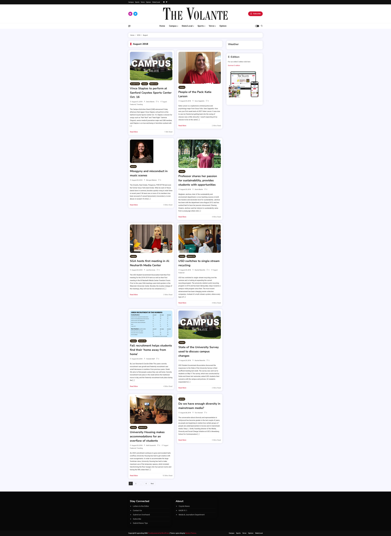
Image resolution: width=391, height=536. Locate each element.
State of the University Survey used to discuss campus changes (198, 351)
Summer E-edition (234, 65)
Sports (137, 2)
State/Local (156, 2)
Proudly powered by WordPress (158, 533)
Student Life (191, 256)
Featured (133, 104)
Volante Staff (150, 359)
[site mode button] (257, 26)
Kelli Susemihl (151, 445)
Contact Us (137, 510)
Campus (131, 2)
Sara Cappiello (199, 101)
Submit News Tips (140, 523)
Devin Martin (150, 102)
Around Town (135, 84)
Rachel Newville (200, 270)
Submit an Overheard (141, 515)
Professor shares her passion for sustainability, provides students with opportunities (197, 180)
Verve (143, 2)
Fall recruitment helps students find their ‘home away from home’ (151, 350)
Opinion (148, 2)
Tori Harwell (199, 413)
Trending (140, 104)
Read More (134, 132)
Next (152, 483)
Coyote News (184, 506)
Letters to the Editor (141, 506)
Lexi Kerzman (150, 270)
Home (162, 26)
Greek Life (142, 341)
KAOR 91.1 (183, 510)
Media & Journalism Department (192, 515)
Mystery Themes (190, 533)
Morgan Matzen (151, 180)
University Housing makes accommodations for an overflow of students (147, 436)
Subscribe (257, 14)
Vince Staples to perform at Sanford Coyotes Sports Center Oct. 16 (151, 92)
